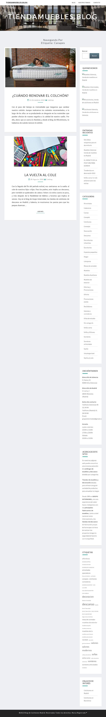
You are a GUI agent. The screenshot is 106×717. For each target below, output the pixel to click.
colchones (93, 579)
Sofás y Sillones (89, 332)
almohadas (86, 570)
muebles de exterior (89, 622)
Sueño (86, 349)
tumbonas (84, 667)
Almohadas (88, 203)
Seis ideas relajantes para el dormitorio (90, 142)
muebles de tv (87, 631)
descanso (88, 604)
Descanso (87, 236)
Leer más (41, 211)
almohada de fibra (86, 561)
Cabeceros (87, 208)
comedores (86, 582)
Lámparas (87, 261)
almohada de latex (86, 564)
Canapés (87, 217)
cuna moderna (85, 593)
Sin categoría (88, 323)
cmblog (50, 100)
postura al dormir (86, 643)
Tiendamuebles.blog (16, 2)
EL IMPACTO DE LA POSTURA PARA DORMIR (90, 163)
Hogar (86, 257)
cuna (94, 585)
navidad (85, 640)
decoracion (88, 596)
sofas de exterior (95, 658)
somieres (92, 661)
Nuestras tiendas (84, 3)
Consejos (87, 226)
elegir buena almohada (87, 617)
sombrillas (84, 661)
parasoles (91, 640)
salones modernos (87, 648)
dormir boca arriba (86, 611)
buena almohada (86, 576)
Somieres (87, 337)
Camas (86, 213)
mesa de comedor (88, 619)
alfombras (86, 558)
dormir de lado (95, 611)
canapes (85, 579)
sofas (94, 654)
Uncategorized (89, 353)
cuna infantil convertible (87, 590)
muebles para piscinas (87, 637)
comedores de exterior (87, 585)
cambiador (93, 576)
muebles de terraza (86, 628)
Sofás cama (88, 328)
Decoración (88, 231)
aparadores (86, 573)
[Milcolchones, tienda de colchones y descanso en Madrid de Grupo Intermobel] (90, 102)
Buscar (84, 51)
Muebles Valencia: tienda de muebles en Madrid (90, 153)
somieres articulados (90, 664)
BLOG (73, 3)
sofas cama (86, 658)
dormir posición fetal (87, 614)
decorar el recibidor (86, 600)
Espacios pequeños (90, 252)
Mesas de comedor (90, 266)
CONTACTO (96, 3)
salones (94, 643)
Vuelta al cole (88, 358)
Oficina (86, 294)
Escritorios (88, 248)
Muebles (87, 270)
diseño (96, 605)
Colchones (87, 222)
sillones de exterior (86, 654)
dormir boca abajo (86, 608)
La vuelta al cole (40, 175)
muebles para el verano (87, 634)
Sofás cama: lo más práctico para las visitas (90, 180)
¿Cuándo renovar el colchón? (40, 95)
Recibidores (88, 306)
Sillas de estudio (89, 318)
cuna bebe (84, 587)
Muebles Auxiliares (90, 275)
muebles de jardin (86, 625)
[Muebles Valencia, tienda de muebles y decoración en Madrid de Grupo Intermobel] (90, 78)
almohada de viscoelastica (88, 567)
